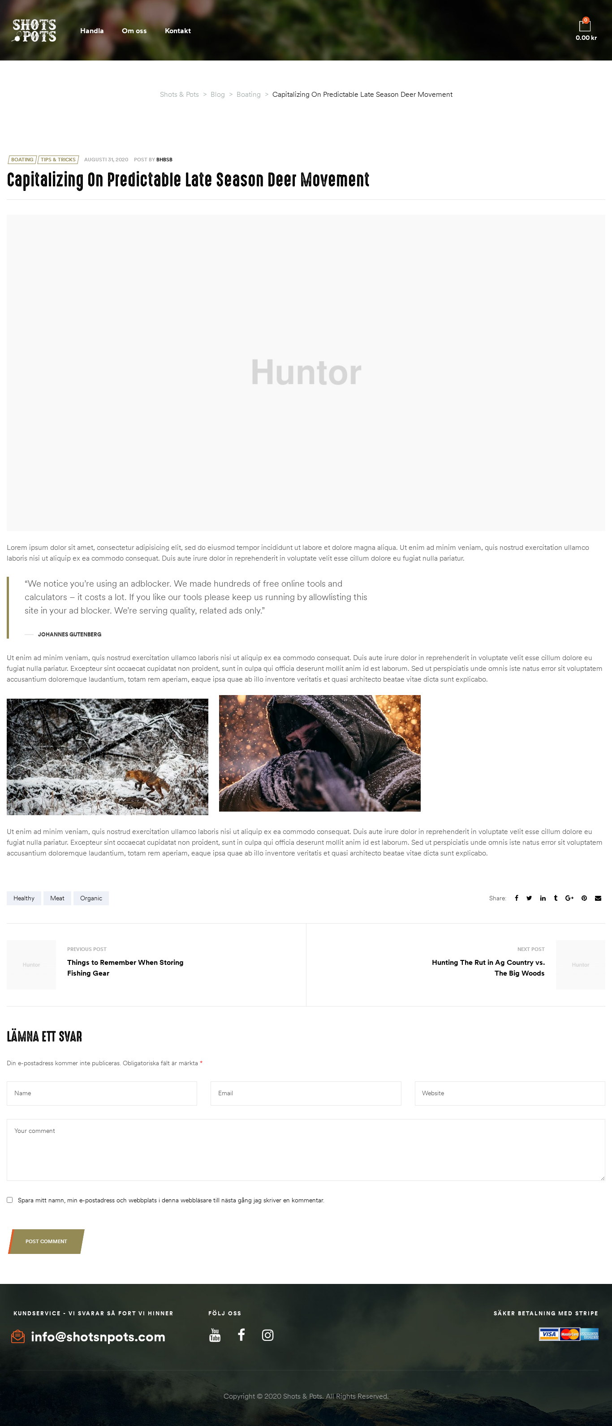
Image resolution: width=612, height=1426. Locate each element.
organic (91, 898)
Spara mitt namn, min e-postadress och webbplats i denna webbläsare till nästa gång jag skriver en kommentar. (171, 1200)
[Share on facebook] (517, 898)
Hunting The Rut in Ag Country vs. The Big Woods (457, 965)
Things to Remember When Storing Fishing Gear (154, 965)
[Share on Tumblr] (556, 898)
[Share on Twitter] (529, 898)
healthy (23, 898)
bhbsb (164, 159)
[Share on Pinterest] (584, 898)
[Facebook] (241, 1335)
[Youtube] (215, 1335)
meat (57, 898)
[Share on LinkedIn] (543, 898)
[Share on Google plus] (569, 898)
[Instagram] (267, 1335)
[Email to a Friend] (598, 898)
